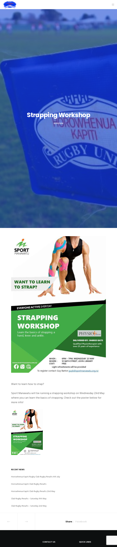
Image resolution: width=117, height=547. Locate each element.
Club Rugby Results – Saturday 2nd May (29, 506)
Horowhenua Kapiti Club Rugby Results (28, 484)
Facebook (81, 521)
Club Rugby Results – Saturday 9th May (28, 498)
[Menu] (112, 4)
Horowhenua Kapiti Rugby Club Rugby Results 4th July (35, 476)
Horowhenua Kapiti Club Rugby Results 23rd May (33, 491)
